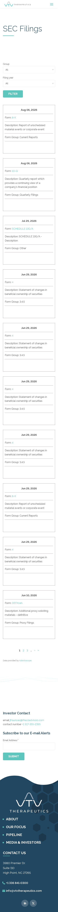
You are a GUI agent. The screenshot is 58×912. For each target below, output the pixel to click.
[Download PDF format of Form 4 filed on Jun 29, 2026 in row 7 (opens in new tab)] (23, 471)
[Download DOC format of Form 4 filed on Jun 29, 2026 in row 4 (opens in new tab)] (8, 311)
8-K (14, 117)
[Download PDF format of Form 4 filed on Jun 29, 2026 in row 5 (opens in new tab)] (23, 364)
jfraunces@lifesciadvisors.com (27, 720)
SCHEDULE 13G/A (22, 228)
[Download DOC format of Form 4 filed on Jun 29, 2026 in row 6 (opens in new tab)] (8, 418)
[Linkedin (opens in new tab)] (24, 903)
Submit (13, 756)
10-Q (15, 171)
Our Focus (16, 827)
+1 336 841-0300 (17, 883)
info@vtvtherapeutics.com (24, 890)
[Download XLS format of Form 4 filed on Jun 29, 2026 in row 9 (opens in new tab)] (16, 578)
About (12, 819)
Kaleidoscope (25, 660)
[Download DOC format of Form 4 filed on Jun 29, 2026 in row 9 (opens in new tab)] (8, 578)
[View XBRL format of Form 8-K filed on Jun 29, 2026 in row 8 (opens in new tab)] (30, 525)
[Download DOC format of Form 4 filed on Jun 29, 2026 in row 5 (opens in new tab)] (8, 364)
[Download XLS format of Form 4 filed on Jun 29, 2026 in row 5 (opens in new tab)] (16, 364)
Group (6, 64)
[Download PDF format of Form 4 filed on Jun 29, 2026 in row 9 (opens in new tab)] (23, 578)
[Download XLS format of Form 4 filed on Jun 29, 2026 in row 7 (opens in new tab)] (16, 471)
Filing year (8, 77)
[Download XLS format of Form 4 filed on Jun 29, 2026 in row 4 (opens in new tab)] (16, 311)
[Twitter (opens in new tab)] (33, 903)
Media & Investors (23, 842)
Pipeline (14, 835)
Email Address (10, 740)
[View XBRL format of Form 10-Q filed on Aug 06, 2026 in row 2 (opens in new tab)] (30, 204)
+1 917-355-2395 (31, 724)
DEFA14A (17, 603)
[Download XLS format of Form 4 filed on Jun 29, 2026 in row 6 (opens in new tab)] (16, 418)
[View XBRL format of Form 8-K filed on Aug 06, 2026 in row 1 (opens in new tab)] (30, 146)
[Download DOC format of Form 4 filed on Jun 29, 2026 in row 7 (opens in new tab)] (8, 471)
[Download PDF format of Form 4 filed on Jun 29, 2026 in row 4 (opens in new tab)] (23, 311)
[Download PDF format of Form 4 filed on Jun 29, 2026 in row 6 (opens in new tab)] (23, 418)
